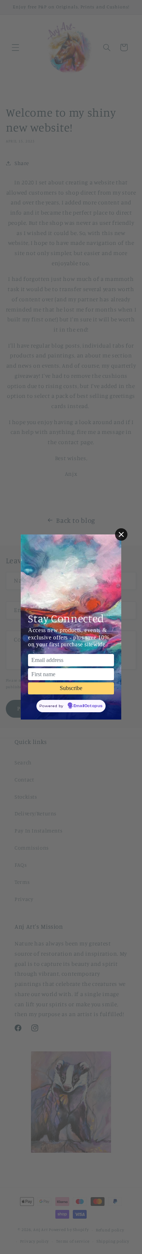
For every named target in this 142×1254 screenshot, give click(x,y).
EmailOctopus (88, 706)
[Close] (121, 534)
